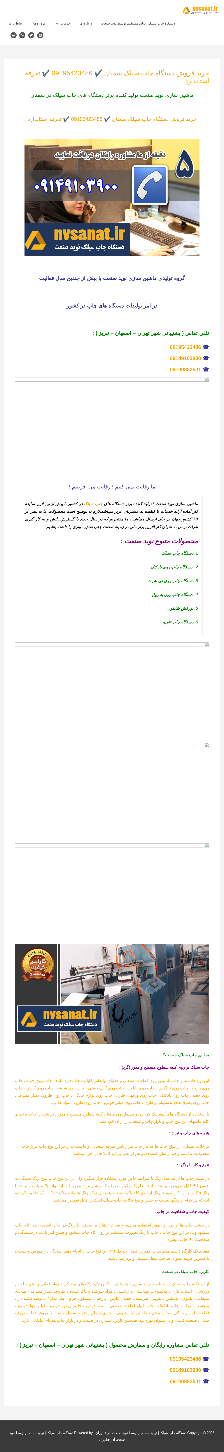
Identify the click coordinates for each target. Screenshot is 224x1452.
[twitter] (32, 35)
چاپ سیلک (93, 503)
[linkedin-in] (14, 35)
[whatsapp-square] (41, 35)
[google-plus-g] (23, 35)
